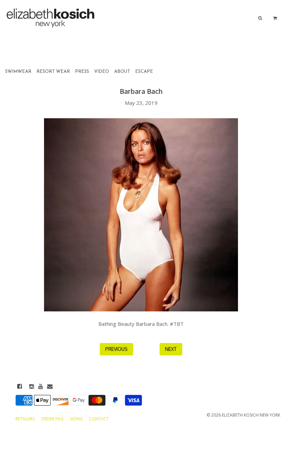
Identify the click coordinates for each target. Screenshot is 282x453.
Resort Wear (53, 71)
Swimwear (18, 71)
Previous (116, 349)
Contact (99, 419)
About (122, 71)
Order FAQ (53, 419)
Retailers (25, 419)
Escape (144, 71)
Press (82, 71)
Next (171, 349)
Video (101, 71)
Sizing (77, 419)
